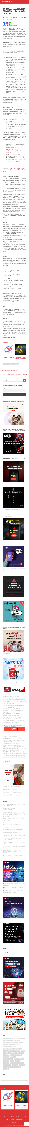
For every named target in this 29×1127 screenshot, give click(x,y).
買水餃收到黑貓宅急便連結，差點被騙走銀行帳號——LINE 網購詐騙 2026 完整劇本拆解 (14, 838)
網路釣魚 (12, 1056)
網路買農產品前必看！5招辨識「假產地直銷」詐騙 (14, 832)
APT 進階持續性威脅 (14, 1040)
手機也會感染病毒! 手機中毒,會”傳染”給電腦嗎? (13, 743)
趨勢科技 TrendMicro (18, 17)
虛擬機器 (17, 364)
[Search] (24, 380)
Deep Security (13, 151)
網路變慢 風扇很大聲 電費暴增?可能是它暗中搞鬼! (14, 747)
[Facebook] (4, 23)
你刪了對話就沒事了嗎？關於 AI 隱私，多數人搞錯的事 (14, 842)
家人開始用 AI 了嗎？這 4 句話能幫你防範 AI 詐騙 (14, 835)
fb (12, 1042)
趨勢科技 (23, 33)
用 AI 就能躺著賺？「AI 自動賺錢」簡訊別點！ (13, 855)
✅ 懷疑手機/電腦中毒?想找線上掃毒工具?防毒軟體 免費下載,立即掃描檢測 (14, 725)
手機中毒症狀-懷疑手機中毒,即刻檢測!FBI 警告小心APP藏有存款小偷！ (14, 515)
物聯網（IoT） (20, 1052)
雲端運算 (18, 19)
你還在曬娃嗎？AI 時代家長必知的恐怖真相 (12, 829)
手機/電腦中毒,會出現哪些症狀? (10, 736)
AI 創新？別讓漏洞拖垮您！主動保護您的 (13, 890)
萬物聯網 (21, 1058)
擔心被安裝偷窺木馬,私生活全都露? (11, 722)
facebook (7, 1042)
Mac (5, 1044)
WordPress (23, 1125)
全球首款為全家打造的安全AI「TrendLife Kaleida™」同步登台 (12, 808)
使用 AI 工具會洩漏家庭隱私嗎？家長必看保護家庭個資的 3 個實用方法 (14, 804)
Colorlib (13, 1125)
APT (16, 1038)
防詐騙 (7, 1119)
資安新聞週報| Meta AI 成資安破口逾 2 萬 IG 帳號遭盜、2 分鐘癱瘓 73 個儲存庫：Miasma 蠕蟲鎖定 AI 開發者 (14, 851)
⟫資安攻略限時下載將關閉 (10, 892)
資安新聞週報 (7, 1065)
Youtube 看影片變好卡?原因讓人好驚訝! (12, 745)
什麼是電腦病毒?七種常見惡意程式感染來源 (12, 738)
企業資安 (17, 1044)
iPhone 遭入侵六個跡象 (8, 707)
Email (4, 388)
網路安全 (18, 1054)
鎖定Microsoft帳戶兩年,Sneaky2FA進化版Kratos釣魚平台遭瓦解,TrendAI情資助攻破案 (14, 823)
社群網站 (6, 1054)
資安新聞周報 (20, 1063)
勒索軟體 (13, 1046)
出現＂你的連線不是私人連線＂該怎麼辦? (12, 717)
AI (5, 1038)
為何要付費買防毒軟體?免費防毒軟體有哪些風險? (14, 720)
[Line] (10, 23)
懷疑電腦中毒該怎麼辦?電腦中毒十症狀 (11, 742)
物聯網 (13, 1052)
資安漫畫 (15, 1065)
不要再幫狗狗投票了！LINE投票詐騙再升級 (12, 792)
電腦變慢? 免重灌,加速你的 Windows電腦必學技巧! (14, 748)
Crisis (4, 364)
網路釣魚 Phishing (8, 1058)
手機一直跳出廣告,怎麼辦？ (9, 703)
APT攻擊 (6, 1040)
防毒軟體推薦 (11, 1117)
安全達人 (18, 1048)
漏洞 (23, 1050)
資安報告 (6, 1063)
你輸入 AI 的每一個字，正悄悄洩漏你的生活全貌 (13, 812)
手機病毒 (10, 1050)
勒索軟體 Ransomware (9, 1048)
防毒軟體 (13, 1067)
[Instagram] (7, 23)
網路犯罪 (6, 1056)
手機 (5, 1050)
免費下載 (4, 1117)
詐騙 (12, 1061)
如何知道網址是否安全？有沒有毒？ (11, 696)
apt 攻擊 (21, 1038)
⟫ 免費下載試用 (6, 653)
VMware (12, 364)
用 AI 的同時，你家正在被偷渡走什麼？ (11, 827)
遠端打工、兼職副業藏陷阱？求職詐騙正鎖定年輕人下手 (14, 846)
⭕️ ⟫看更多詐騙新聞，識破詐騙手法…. (11, 795)
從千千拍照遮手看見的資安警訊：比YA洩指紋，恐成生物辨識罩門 (14, 815)
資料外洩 (22, 1065)
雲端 (19, 1067)
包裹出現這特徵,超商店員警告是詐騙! (11, 750)
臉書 (15, 1058)
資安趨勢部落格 (7, 2)
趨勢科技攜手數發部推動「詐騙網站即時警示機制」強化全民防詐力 (14, 819)
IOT (21, 1042)
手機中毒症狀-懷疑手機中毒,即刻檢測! (11, 719)
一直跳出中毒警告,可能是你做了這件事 (11, 715)
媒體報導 (14, 28)
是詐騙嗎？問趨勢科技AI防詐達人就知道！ (12, 698)
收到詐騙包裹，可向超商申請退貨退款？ (12, 786)
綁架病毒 (12, 1054)
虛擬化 (8, 19)
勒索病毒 (6, 1046)
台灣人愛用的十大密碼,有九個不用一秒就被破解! (13, 705)
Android (10, 1038)
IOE (16, 1042)
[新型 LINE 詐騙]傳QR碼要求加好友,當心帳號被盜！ (14, 755)
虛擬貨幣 (6, 1061)
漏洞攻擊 (6, 1052)
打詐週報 (17, 1050)
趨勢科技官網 (14, 1122)
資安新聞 (13, 1063)
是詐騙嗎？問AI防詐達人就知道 (10, 789)
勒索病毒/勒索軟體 (19, 1119)
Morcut (4, 31)
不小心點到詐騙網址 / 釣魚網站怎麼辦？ (12, 509)
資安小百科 (24, 1117)
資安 (17, 1061)
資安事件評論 (13, 19)
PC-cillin (10, 1044)
